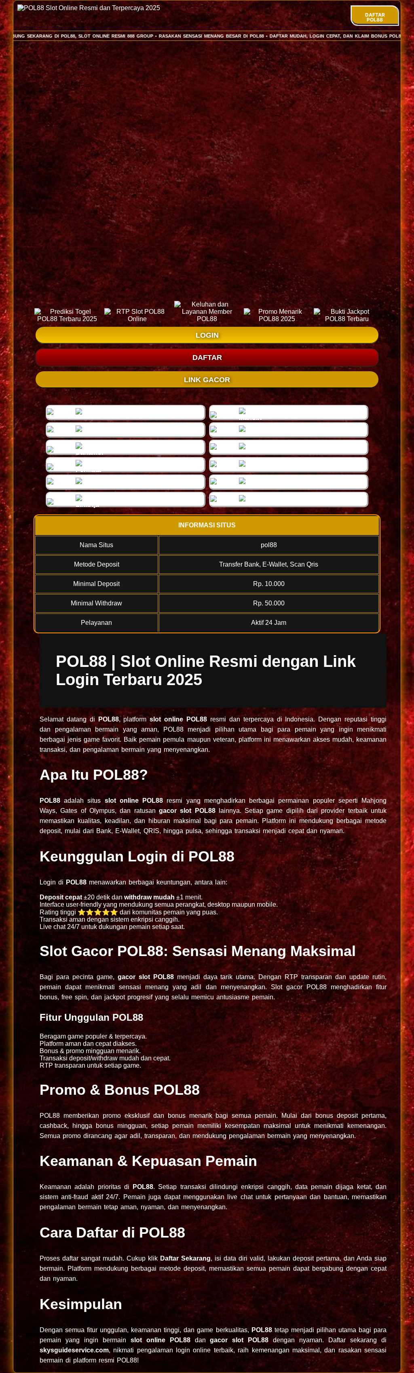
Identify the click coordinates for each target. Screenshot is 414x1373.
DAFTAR (207, 357)
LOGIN (207, 335)
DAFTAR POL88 (375, 17)
